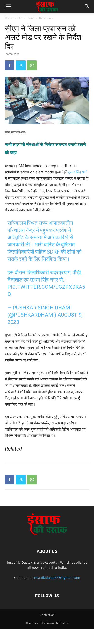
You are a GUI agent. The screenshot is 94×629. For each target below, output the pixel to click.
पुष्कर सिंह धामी (77, 172)
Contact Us (47, 615)
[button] (8, 6)
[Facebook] (9, 65)
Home (9, 18)
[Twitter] (21, 65)
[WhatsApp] (32, 65)
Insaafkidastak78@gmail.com (56, 577)
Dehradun (46, 18)
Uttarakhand (26, 18)
